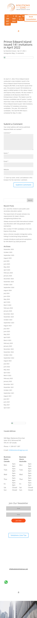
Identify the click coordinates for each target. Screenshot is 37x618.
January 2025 (8, 276)
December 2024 (9, 279)
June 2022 (7, 367)
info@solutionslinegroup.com (18, 450)
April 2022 (7, 372)
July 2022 (6, 364)
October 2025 (8, 252)
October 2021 (8, 390)
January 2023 (8, 346)
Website (6, 169)
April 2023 (7, 337)
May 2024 (7, 299)
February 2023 (8, 343)
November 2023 (9, 317)
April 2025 (7, 270)
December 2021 (9, 384)
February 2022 (8, 378)
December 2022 (9, 349)
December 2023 (9, 314)
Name (6, 153)
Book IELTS (21, 18)
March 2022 (7, 375)
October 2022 (8, 355)
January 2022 (8, 381)
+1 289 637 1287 (7, 20)
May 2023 (7, 334)
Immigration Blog (9, 53)
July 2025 (6, 261)
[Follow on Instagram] (24, 574)
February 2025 (8, 273)
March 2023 (7, 340)
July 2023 (6, 328)
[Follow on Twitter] (16, 574)
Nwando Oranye (11, 51)
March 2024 (7, 305)
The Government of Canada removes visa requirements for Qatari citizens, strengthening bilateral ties (17, 216)
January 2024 (8, 311)
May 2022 (7, 370)
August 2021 (8, 396)
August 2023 (8, 326)
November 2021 (9, 387)
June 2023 (7, 331)
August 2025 (8, 258)
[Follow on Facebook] (12, 574)
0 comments (20, 53)
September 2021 (9, 393)
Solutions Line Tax (18, 535)
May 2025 (7, 267)
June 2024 (7, 296)
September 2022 (9, 358)
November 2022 (9, 352)
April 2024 (7, 302)
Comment (7, 133)
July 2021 (6, 399)
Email (6, 161)
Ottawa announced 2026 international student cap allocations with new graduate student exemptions (18, 224)
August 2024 (8, 290)
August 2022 (8, 361)
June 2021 (7, 402)
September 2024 (9, 287)
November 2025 (9, 249)
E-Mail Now (14, 18)
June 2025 (7, 264)
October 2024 (8, 284)
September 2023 (9, 323)
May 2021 (7, 405)
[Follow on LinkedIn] (20, 574)
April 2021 (7, 408)
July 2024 (6, 293)
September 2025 (9, 255)
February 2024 (8, 308)
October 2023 (8, 320)
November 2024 (9, 282)
